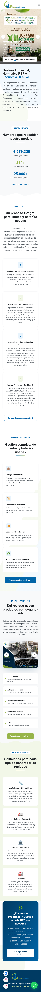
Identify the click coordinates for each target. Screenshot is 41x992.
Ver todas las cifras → (20, 184)
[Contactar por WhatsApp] (34, 985)
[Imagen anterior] (6, 654)
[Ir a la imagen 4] (21, 665)
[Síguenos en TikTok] (5, 986)
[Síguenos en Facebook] (5, 973)
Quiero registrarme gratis (19, 952)
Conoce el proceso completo (19, 418)
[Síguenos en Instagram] (5, 979)
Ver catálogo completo (19, 736)
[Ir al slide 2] (20, 60)
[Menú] (39, 4)
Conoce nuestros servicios (19, 580)
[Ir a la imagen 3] (19, 665)
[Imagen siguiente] (34, 654)
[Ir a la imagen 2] (17, 665)
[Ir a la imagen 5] (24, 665)
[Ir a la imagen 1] (16, 665)
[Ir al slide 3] (26, 60)
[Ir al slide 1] (15, 60)
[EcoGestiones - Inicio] (20, 976)
